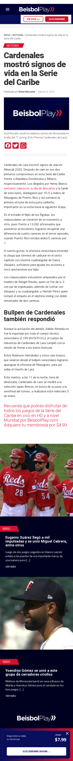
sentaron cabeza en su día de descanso (29, 188)
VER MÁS (10, 566)
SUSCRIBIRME (57, 19)
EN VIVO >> (33, 19)
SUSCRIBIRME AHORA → (37, 751)
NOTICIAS (18, 35)
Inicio (7, 35)
